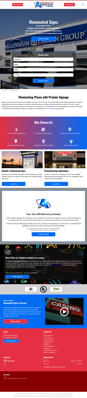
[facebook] (4, 364)
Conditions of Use (41, 393)
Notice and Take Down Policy (52, 393)
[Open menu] (82, 4)
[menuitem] (5, 378)
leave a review (56, 265)
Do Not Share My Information (29, 393)
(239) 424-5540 (8, 361)
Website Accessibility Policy (65, 393)
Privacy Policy (19, 393)
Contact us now (49, 109)
